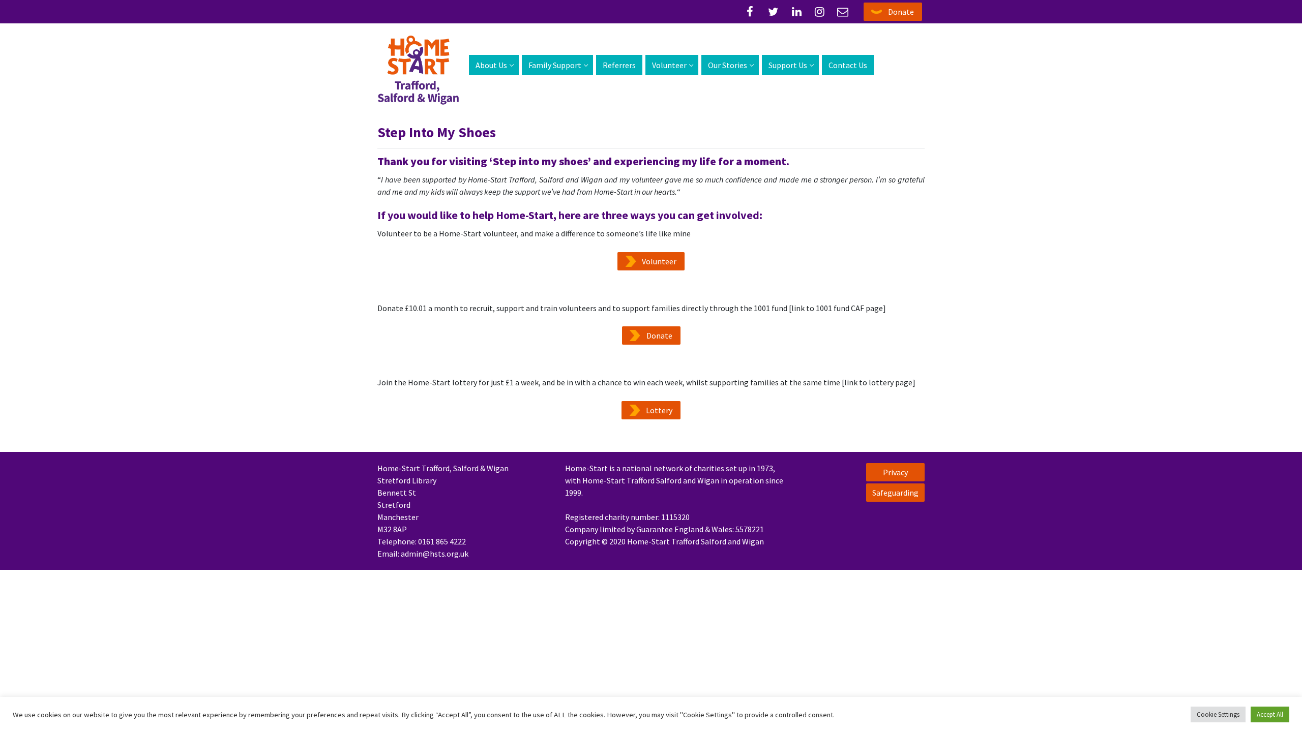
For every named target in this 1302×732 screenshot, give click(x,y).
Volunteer (659, 261)
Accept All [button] (1270, 714)
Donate (901, 12)
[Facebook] (750, 12)
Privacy (895, 472)
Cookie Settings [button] (1218, 714)
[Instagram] (820, 12)
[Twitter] (773, 12)
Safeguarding (895, 492)
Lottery (659, 410)
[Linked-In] (796, 12)
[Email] (843, 12)
